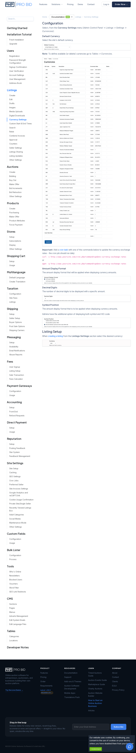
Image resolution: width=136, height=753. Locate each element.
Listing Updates (16, 156)
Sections (13, 604)
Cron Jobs (13, 480)
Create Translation (17, 281)
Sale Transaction (16, 375)
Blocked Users (15, 579)
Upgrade (13, 44)
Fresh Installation (16, 40)
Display (12, 245)
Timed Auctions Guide (95, 674)
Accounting (14, 402)
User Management (17, 79)
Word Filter (14, 588)
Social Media (15, 519)
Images (12, 107)
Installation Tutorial (19, 34)
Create (12, 95)
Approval (13, 140)
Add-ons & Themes (72, 681)
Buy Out (12, 180)
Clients (115, 681)
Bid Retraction (15, 192)
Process (12, 559)
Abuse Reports (15, 354)
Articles (91, 710)
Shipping (12, 308)
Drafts (11, 103)
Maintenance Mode (17, 523)
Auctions (12, 166)
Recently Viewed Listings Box (20, 509)
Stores (11, 231)
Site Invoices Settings (18, 489)
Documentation (60, 17)
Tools (10, 566)
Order (43, 681)
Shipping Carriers (16, 330)
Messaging (14, 337)
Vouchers (13, 584)
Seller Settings (15, 148)
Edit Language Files (17, 624)
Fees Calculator (16, 379)
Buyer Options (15, 322)
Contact (91, 4)
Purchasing (14, 212)
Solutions (56, 4)
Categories (14, 636)
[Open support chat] (129, 746)
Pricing (70, 4)
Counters (13, 144)
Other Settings (15, 160)
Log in (106, 4)
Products (13, 203)
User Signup (14, 367)
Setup (11, 237)
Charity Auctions (95, 688)
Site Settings (15, 463)
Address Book (15, 83)
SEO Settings (15, 476)
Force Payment (15, 225)
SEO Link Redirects (17, 592)
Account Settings (16, 75)
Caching (12, 472)
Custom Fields (16, 533)
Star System (14, 452)
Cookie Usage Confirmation (21, 500)
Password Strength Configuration (17, 61)
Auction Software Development (71, 687)
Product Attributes (17, 220)
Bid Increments (15, 188)
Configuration (15, 294)
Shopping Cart (16, 256)
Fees (10, 361)
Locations (13, 640)
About (114, 673)
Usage (12, 265)
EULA (114, 686)
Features (43, 4)
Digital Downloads (17, 115)
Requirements (46, 686)
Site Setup (13, 468)
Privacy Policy (118, 690)
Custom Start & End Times (20, 123)
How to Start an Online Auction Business (95, 703)
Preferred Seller (16, 484)
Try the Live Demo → (14, 690)
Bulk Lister (13, 550)
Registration (14, 56)
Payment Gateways (19, 385)
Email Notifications (17, 350)
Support (67, 677)
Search (12, 128)
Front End (13, 411)
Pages (12, 608)
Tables (11, 631)
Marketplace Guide (96, 684)
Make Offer (14, 184)
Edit (10, 99)
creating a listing (55, 336)
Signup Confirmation (18, 67)
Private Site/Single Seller (20, 503)
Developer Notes (18, 647)
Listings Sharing (16, 152)
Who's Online (15, 572)
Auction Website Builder (95, 694)
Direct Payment (17, 422)
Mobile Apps (69, 693)
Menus (12, 612)
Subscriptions (15, 241)
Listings (12, 90)
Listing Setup (14, 371)
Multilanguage (16, 272)
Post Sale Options (17, 326)
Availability (13, 346)
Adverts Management (18, 616)
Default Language (17, 277)
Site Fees (13, 298)
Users (10, 50)
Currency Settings (18, 119)
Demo (80, 4)
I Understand (96, 749)
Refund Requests (16, 415)
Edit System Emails (17, 620)
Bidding (12, 176)
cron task (63, 250)
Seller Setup (14, 318)
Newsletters (14, 575)
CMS (10, 598)
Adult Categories (16, 514)
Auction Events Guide (97, 680)
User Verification (16, 71)
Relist (11, 131)
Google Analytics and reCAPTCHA (18, 494)
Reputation (14, 438)
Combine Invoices (17, 136)
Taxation (12, 288)
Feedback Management (19, 456)
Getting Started (17, 28)
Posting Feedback (17, 448)
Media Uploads (16, 111)
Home (44, 17)
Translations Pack (72, 697)
